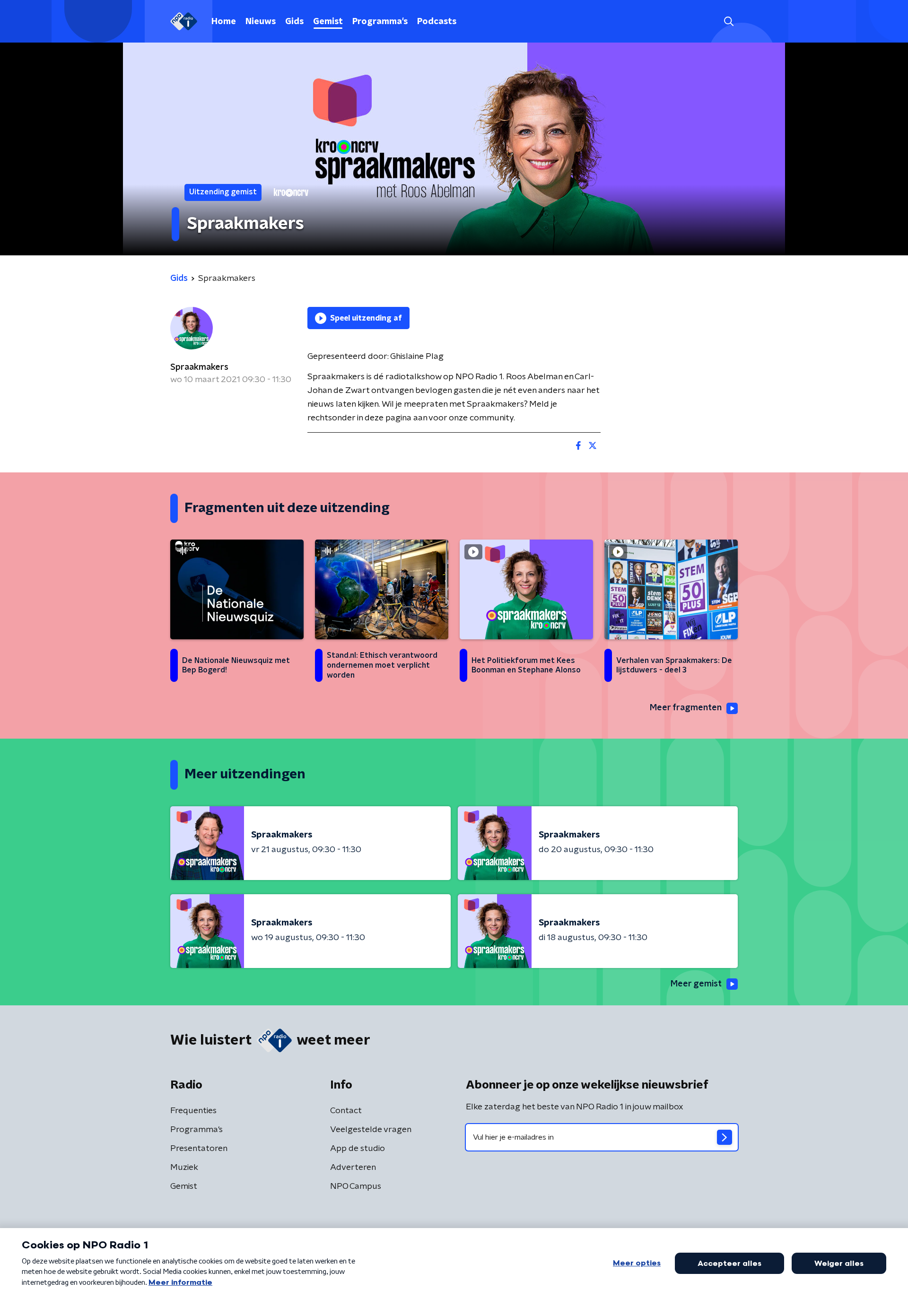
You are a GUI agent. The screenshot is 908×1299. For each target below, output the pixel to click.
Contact (346, 1111)
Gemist (328, 21)
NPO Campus (355, 1186)
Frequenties (193, 1111)
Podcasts (436, 21)
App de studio (357, 1148)
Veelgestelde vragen (370, 1129)
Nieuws (260, 21)
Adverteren (353, 1167)
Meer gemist (696, 984)
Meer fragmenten (686, 708)
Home (223, 21)
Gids (294, 21)
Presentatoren (198, 1148)
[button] (728, 21)
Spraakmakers (199, 367)
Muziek (184, 1167)
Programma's (380, 21)
